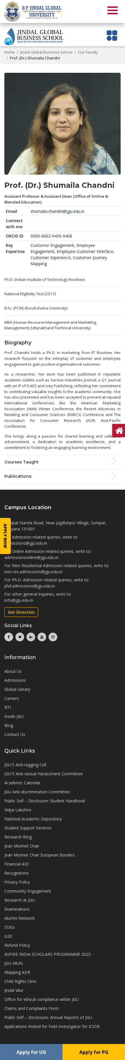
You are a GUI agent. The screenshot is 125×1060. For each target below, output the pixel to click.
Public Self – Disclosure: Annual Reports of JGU (48, 1017)
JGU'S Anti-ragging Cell (25, 764)
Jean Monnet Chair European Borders (39, 855)
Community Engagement (27, 891)
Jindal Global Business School (46, 52)
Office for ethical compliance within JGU (41, 999)
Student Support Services (27, 828)
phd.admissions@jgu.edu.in (29, 586)
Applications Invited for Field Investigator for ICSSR (52, 1026)
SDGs (9, 927)
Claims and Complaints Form (31, 1008)
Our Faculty (88, 52)
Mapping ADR (17, 972)
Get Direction (21, 612)
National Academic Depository (33, 819)
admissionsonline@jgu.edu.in (31, 557)
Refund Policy (17, 945)
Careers (11, 698)
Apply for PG (93, 1052)
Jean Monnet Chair (21, 846)
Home (9, 52)
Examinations (17, 909)
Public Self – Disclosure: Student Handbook (44, 801)
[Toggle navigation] (112, 35)
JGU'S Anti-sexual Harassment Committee (43, 773)
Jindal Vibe (13, 990)
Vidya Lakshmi (17, 810)
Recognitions (16, 873)
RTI (7, 707)
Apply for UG (31, 1052)
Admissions (15, 680)
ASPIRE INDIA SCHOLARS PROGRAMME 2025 (47, 954)
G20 (8, 936)
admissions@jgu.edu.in (25, 543)
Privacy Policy (17, 882)
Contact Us (14, 734)
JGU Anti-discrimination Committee (37, 791)
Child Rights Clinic (20, 981)
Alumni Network (19, 918)
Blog (8, 725)
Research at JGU (19, 900)
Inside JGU (14, 716)
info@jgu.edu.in (18, 600)
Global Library (17, 689)
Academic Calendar (22, 782)
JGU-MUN (13, 963)
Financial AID (16, 864)
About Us (13, 671)
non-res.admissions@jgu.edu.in (33, 571)
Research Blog (18, 837)
